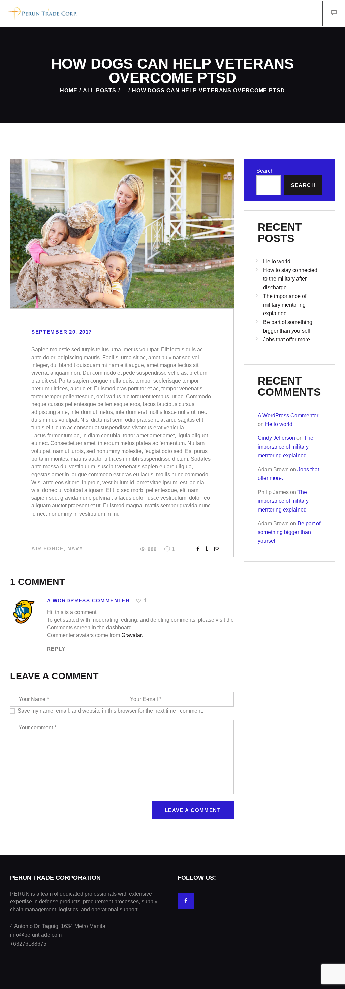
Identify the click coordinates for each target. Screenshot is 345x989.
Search (265, 171)
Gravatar (131, 635)
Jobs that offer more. (287, 339)
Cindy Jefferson (276, 438)
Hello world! (277, 261)
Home (68, 90)
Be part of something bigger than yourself (289, 532)
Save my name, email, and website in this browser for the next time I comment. (110, 711)
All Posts (99, 90)
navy (75, 548)
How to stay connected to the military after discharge (290, 279)
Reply (56, 649)
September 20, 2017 (61, 332)
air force (47, 548)
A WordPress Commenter (288, 415)
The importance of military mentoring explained (284, 305)
